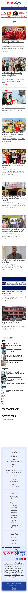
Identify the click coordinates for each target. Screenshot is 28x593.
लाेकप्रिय (5, 369)
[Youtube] (22, 559)
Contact (12, 583)
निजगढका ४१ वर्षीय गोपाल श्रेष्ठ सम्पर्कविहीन (15, 383)
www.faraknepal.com (14, 486)
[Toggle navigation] (25, 9)
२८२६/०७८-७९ (14, 477)
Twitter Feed (9, 416)
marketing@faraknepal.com (14, 466)
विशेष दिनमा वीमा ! (7, 105)
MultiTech (14, 589)
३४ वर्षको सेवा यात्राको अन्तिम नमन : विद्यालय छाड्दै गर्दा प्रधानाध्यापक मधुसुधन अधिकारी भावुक (15, 379)
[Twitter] (20, 559)
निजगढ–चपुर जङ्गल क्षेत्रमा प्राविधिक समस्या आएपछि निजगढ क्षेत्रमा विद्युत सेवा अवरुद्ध (15, 390)
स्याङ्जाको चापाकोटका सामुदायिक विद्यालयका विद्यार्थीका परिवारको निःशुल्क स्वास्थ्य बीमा (13, 198)
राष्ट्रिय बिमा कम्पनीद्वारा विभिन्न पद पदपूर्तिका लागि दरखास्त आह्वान (12, 322)
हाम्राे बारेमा (14, 452)
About (8, 583)
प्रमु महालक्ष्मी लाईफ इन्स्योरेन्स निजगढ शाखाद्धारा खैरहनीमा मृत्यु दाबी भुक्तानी (13, 230)
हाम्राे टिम (14, 493)
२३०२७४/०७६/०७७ (14, 481)
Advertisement (18, 583)
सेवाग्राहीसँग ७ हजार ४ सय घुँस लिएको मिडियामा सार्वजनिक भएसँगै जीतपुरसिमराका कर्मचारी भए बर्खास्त (15, 373)
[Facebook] (17, 559)
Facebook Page (10, 409)
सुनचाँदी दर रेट (14, 540)
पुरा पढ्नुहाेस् (5, 51)
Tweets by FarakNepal (7, 419)
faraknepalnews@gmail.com (14, 461)
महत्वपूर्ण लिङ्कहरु (14, 534)
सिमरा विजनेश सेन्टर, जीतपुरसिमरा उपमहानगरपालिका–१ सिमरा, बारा (14, 471)
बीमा (14, 22)
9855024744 (14, 457)
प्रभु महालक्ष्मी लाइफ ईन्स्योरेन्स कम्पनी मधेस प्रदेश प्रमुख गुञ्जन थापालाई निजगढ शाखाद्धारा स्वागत (13, 74)
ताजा (3, 341)
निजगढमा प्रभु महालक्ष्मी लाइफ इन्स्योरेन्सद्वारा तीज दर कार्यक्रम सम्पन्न (13, 42)
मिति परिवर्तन (14, 543)
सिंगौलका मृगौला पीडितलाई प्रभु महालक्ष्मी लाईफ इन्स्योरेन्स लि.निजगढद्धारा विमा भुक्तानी (13, 165)
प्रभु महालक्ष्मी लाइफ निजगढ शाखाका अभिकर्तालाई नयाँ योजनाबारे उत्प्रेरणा (12, 133)
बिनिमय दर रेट (14, 537)
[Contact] (25, 559)
